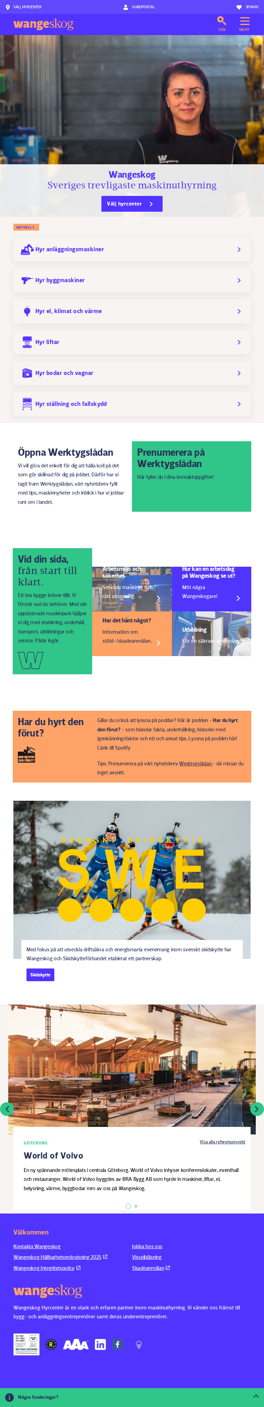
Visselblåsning (147, 1257)
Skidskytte (40, 974)
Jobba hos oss (147, 1246)
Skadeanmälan (148, 1268)
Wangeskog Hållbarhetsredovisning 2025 (57, 1257)
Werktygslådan (195, 763)
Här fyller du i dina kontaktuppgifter (174, 477)
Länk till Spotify (113, 748)
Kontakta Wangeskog (36, 1246)
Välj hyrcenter (27, 6)
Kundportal (143, 6)
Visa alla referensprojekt (222, 1141)
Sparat (252, 6)
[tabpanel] (132, 1109)
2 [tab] (136, 1206)
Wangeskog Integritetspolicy (44, 1268)
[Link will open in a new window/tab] (26, 1344)
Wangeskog (43, 24)
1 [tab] (128, 1206)
